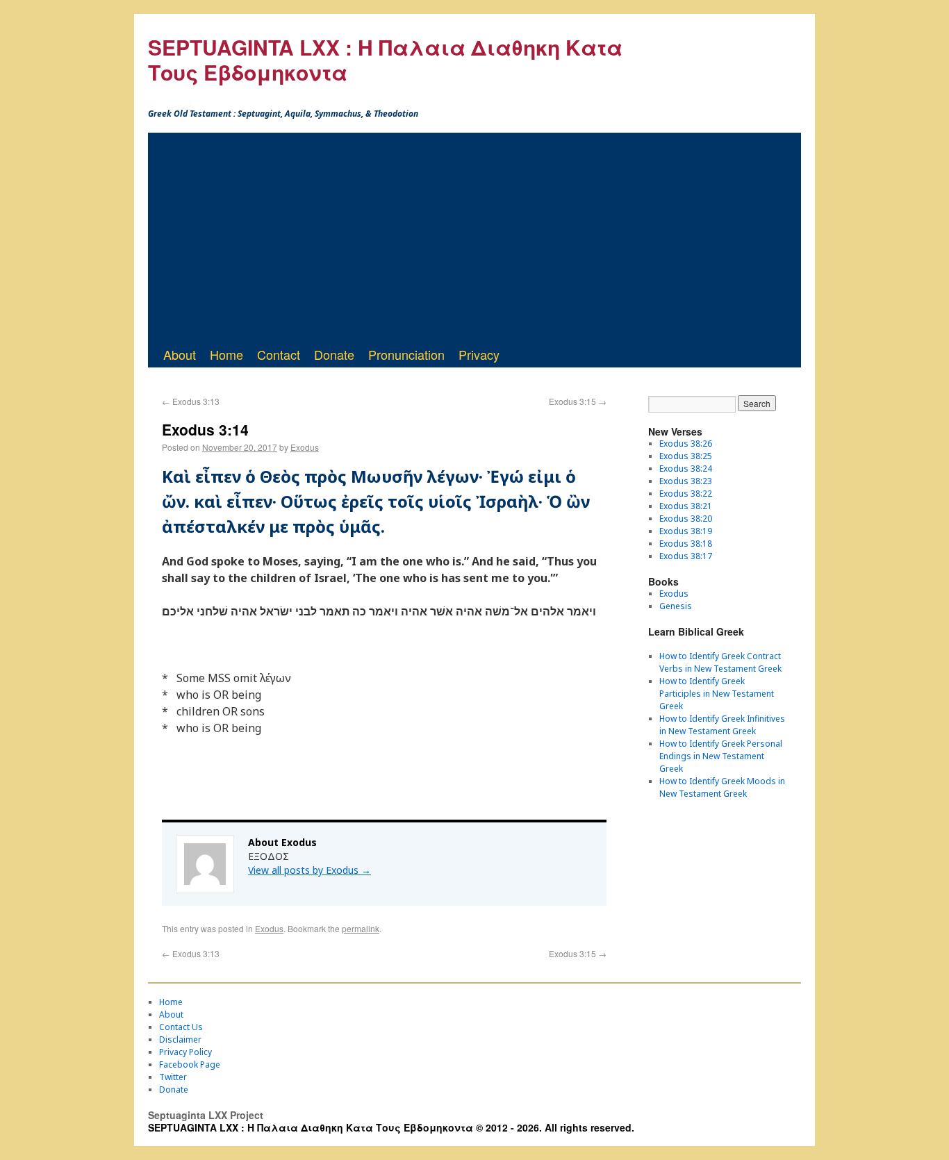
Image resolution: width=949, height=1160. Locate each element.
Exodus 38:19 (685, 531)
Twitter (173, 1077)
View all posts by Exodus (309, 870)
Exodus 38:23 (685, 481)
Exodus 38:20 (685, 518)
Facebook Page (189, 1064)
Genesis (675, 606)
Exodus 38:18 (685, 543)
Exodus (304, 447)
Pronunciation (406, 354)
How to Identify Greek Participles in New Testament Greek (716, 693)
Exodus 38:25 (685, 456)
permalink (360, 928)
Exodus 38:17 (685, 556)
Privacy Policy (185, 1052)
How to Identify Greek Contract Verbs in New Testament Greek (720, 662)
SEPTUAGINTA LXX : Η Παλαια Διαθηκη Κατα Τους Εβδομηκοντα (385, 59)
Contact (278, 354)
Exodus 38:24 (685, 468)
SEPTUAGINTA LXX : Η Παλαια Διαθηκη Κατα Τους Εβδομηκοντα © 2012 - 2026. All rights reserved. (391, 1127)
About (179, 354)
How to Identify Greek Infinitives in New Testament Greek (722, 725)
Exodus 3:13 (191, 401)
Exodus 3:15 (577, 401)
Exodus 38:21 (685, 506)
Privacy (479, 354)
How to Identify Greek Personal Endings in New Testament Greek (720, 756)
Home (226, 354)
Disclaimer (180, 1039)
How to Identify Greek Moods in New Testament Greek (722, 787)
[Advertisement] (474, 237)
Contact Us (181, 1027)
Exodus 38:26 (685, 443)
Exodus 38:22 (685, 493)
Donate (334, 354)
